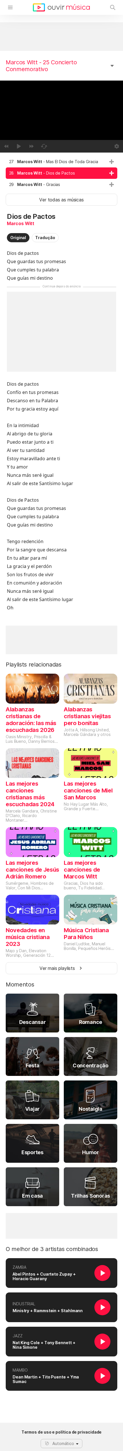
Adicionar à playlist (111, 161)
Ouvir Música (61, 7)
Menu (10, 7)
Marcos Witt (20, 223)
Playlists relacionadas (33, 664)
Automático (63, 1443)
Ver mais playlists (57, 968)
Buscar (112, 7)
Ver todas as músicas (61, 200)
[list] (61, 173)
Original (18, 237)
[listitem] (61, 161)
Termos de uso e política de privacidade (61, 1432)
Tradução (45, 237)
